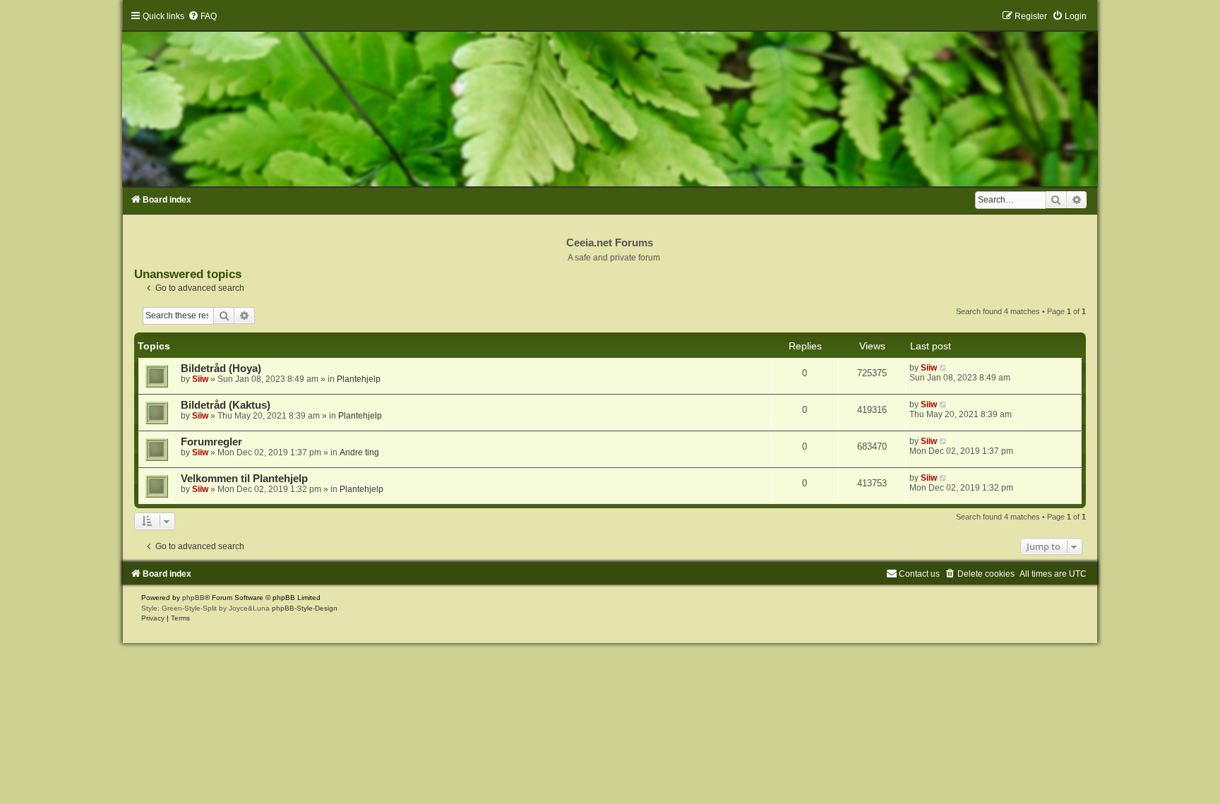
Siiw (200, 379)
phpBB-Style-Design (304, 608)
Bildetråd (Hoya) (221, 368)
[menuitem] (202, 16)
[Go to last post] (943, 368)
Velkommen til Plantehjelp (244, 478)
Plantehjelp (359, 379)
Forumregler (211, 442)
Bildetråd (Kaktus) (225, 405)
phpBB (193, 597)
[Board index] (610, 98)
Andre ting (359, 452)
